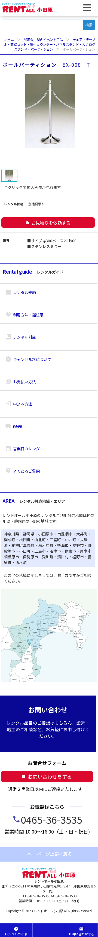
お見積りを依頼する (48, 222)
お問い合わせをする (47, 776)
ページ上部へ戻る (49, 854)
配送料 (14, 426)
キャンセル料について (28, 359)
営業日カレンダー (24, 448)
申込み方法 (18, 404)
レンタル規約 (20, 292)
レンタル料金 (20, 337)
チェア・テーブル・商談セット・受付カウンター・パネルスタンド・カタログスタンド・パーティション (49, 44)
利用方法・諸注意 (24, 315)
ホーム (9, 39)
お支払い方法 (20, 381)
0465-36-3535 (51, 819)
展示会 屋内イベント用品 (43, 39)
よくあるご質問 (22, 471)
